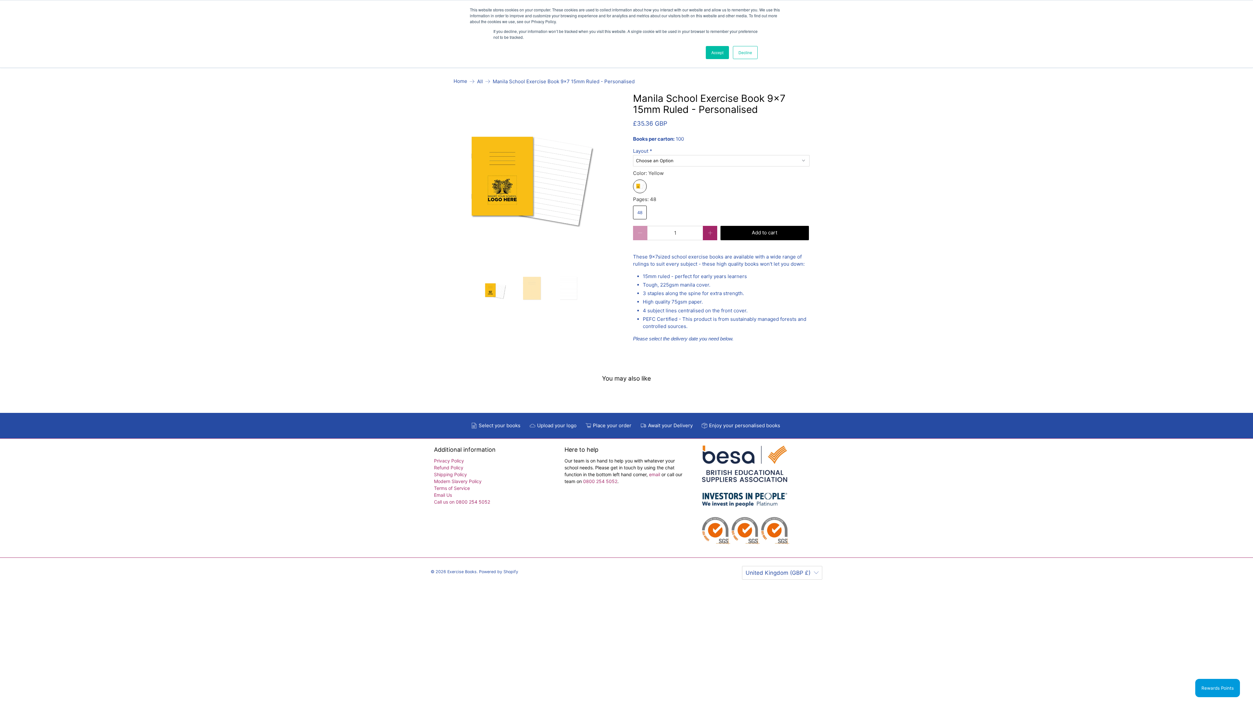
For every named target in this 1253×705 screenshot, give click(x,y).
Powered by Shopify (498, 571)
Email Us (443, 495)
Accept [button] (717, 52)
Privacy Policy (449, 460)
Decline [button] (745, 52)
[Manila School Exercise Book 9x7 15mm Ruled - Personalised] (532, 181)
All (480, 81)
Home (460, 81)
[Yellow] (640, 186)
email (655, 474)
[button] (721, 151)
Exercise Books (462, 571)
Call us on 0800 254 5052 (462, 502)
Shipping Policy (450, 474)
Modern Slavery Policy (458, 481)
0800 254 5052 (600, 481)
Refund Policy (448, 467)
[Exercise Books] (744, 498)
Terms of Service (452, 488)
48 (639, 212)
